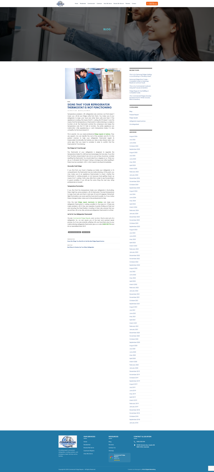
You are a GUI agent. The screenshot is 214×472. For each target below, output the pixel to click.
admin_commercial (84, 110)
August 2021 (133, 307)
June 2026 (132, 143)
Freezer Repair (134, 114)
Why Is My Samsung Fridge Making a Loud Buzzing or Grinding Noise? (140, 75)
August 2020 (133, 345)
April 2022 (132, 281)
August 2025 (133, 152)
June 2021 (132, 313)
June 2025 (132, 159)
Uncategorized (134, 124)
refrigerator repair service (137, 121)
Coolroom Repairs (89, 450)
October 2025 (133, 146)
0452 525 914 (141, 441)
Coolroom (99, 3)
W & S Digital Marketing (148, 469)
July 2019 (132, 387)
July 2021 (132, 310)
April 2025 (132, 165)
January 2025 (133, 175)
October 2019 (133, 378)
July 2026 (132, 139)
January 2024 (133, 213)
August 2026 (133, 136)
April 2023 (132, 242)
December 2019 (134, 371)
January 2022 (133, 291)
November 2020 (134, 336)
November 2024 (134, 181)
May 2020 (132, 355)
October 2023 (133, 223)
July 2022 (132, 271)
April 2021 (132, 320)
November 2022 (134, 258)
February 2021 (134, 326)
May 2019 (132, 394)
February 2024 (134, 210)
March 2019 (133, 400)
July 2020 (132, 349)
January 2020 (133, 368)
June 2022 (132, 275)
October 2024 (133, 184)
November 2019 (134, 374)
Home (76, 3)
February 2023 (134, 249)
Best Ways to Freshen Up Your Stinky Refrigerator (80, 246)
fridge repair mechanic (75, 232)
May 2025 (132, 162)
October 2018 (133, 416)
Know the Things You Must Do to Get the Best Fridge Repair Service (85, 240)
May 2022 (132, 278)
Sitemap (111, 450)
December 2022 (134, 255)
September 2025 (134, 149)
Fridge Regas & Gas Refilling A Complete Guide (139, 92)
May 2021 (132, 316)
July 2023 (132, 233)
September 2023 (134, 226)
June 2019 (132, 390)
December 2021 (134, 294)
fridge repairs (86, 232)
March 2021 (133, 323)
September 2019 (134, 381)
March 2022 (133, 284)
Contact (134, 3)
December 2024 (134, 178)
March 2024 (133, 207)
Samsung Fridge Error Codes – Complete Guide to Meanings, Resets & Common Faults (139, 81)
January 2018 (133, 423)
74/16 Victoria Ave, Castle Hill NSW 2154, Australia (146, 446)
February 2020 (134, 365)
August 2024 (133, 191)
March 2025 (133, 168)
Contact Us (112, 447)
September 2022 (134, 265)
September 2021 (134, 304)
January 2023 (133, 252)
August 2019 (133, 384)
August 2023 (133, 229)
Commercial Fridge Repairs (81, 218)
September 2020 (134, 342)
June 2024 (132, 197)
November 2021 (134, 297)
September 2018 (134, 419)
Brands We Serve (89, 447)
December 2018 (134, 410)
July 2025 (132, 155)
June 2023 (132, 236)
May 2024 (132, 201)
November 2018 (134, 413)
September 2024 (134, 188)
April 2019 (132, 397)
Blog (69, 101)
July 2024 (132, 194)
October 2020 (133, 339)
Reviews (128, 3)
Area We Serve (108, 3)
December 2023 (134, 217)
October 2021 (133, 300)
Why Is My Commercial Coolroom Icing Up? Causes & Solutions (140, 87)
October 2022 (133, 262)
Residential (83, 3)
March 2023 (133, 246)
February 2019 (134, 403)
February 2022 (134, 287)
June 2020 (132, 352)
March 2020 (133, 361)
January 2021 (133, 329)
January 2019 (133, 406)
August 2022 (133, 268)
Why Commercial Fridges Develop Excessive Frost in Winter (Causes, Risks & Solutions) (140, 97)
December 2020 (134, 332)
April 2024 (132, 204)
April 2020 (132, 358)
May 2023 (132, 239)
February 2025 (134, 172)
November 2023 (134, 220)
